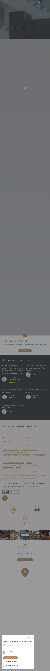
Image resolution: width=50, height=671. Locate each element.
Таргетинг (9, 653)
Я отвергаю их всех (10, 665)
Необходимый (9, 645)
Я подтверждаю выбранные (12, 661)
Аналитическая (10, 651)
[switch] (4, 651)
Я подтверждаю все (10, 657)
